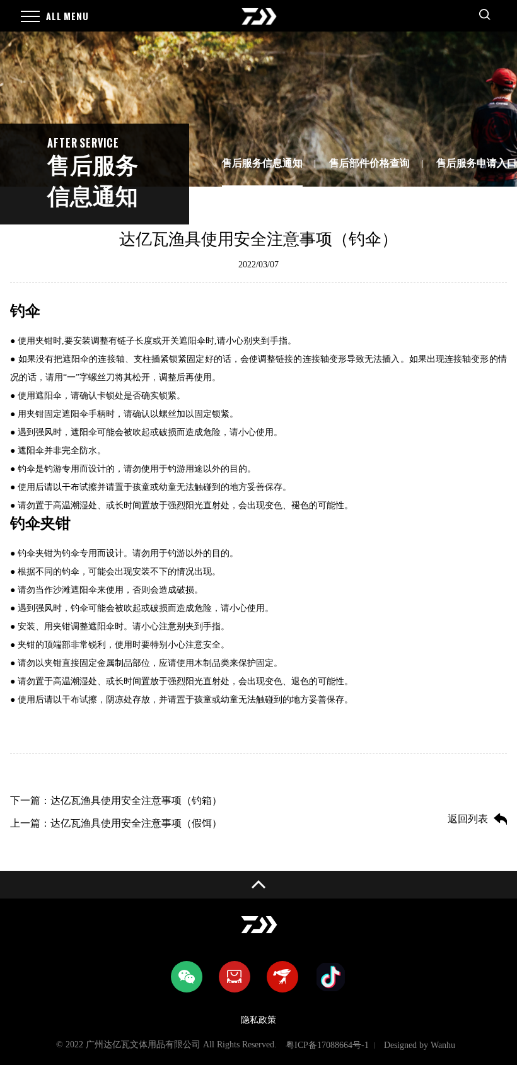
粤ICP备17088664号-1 (327, 1045)
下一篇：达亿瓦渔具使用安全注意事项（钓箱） (116, 800)
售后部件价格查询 (369, 163)
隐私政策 (258, 1020)
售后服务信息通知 (262, 163)
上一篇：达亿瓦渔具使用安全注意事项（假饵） (116, 823)
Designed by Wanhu (419, 1045)
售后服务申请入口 (476, 163)
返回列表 (468, 818)
